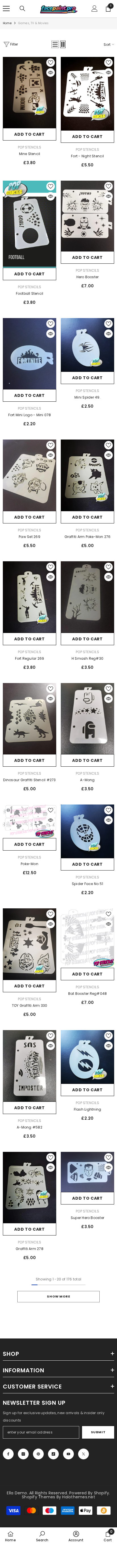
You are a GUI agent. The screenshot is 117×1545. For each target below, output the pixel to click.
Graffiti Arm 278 (29, 1248)
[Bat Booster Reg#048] (87, 938)
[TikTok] (53, 1454)
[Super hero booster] (87, 1172)
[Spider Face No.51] (87, 831)
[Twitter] (83, 1454)
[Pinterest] (38, 1454)
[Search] (22, 8)
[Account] (94, 8)
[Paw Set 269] (29, 475)
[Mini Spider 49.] (87, 345)
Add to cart (29, 134)
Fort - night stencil (87, 156)
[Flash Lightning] (87, 1057)
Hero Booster (87, 277)
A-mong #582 (29, 1127)
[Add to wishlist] (50, 62)
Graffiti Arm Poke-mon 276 (87, 536)
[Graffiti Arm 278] (29, 1187)
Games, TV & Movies (33, 23)
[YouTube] (68, 1454)
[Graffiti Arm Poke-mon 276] (87, 475)
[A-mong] (87, 718)
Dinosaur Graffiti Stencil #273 (29, 779)
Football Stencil (29, 293)
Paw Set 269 (29, 536)
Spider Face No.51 (87, 883)
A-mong (87, 779)
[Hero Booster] (87, 216)
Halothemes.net (78, 1497)
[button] (55, 44)
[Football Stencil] (29, 224)
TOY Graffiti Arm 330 (29, 1005)
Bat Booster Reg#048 (87, 993)
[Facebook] (8, 1454)
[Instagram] (23, 1454)
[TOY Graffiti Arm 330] (29, 944)
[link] (42, 1536)
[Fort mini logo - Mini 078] (29, 353)
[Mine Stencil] (29, 92)
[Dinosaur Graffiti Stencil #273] (29, 718)
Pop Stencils (29, 147)
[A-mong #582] (29, 1065)
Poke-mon (29, 863)
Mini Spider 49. (87, 397)
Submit (98, 1432)
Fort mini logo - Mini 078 (29, 414)
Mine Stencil (29, 153)
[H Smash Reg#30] (87, 597)
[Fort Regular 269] (29, 597)
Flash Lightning (87, 1109)
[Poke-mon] (29, 821)
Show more (58, 1296)
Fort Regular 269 (29, 658)
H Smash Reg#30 (87, 658)
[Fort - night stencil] (87, 94)
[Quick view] (50, 72)
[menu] (6, 8)
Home (7, 23)
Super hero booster (87, 1217)
